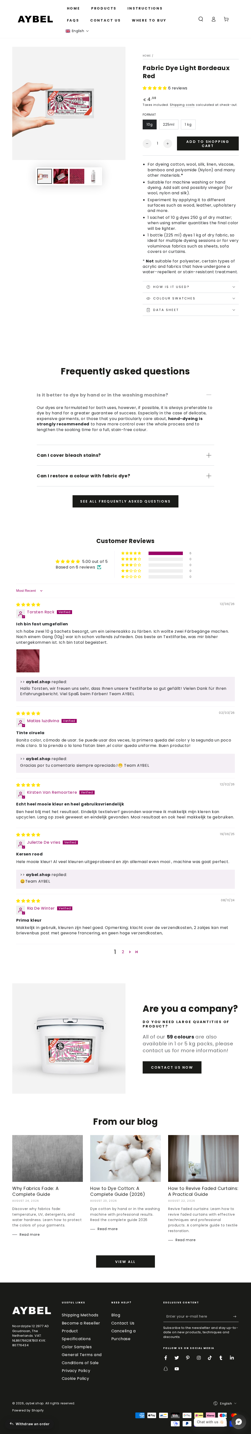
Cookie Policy (75, 1378)
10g (150, 124)
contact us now (172, 1067)
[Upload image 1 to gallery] (44, 176)
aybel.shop (34, 1403)
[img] (28, 604)
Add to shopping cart (207, 143)
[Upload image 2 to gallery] (60, 176)
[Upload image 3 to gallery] (77, 176)
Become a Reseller (81, 1323)
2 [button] (123, 952)
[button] (77, 31)
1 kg (188, 124)
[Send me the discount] (236, 1316)
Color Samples (77, 1347)
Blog (115, 1315)
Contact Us (123, 1323)
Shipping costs (182, 105)
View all (125, 1261)
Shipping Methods (80, 1315)
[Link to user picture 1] (28, 661)
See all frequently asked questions (125, 501)
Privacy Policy (76, 1370)
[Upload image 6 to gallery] (93, 176)
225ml (169, 124)
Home (147, 56)
